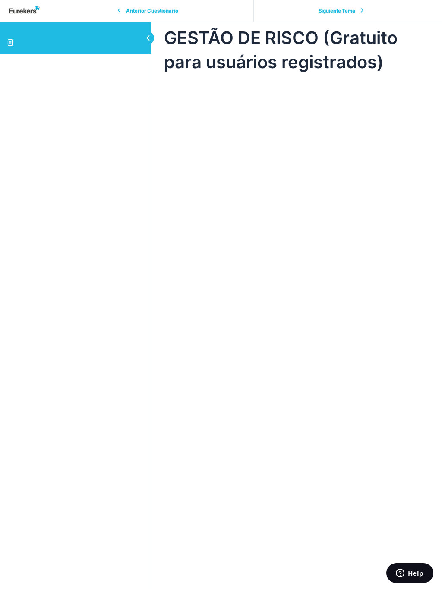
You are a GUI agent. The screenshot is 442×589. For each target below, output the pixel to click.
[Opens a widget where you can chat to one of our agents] (409, 574)
